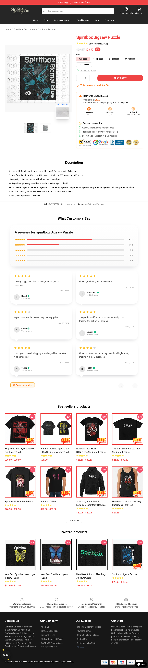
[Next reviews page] (135, 385)
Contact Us (82, 639)
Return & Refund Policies (88, 635)
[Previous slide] (9, 78)
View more (74, 520)
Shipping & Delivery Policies (89, 627)
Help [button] (143, 664)
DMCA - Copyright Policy (52, 639)
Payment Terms (84, 631)
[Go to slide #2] (46, 128)
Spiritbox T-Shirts (49, 501)
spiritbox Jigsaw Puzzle (124, 574)
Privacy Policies (48, 635)
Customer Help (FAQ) (86, 643)
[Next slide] (67, 78)
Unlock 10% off (5, 655)
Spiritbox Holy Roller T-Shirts (19, 501)
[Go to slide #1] (31, 128)
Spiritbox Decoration (24, 29)
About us (45, 627)
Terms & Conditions (49, 631)
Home (8, 29)
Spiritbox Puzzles (47, 29)
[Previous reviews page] (121, 385)
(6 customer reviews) (98, 44)
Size (78, 54)
